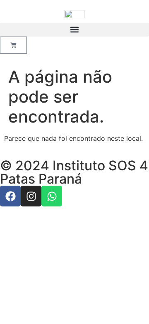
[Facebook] (10, 196)
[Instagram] (31, 196)
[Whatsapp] (51, 196)
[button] (74, 30)
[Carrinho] (13, 45)
